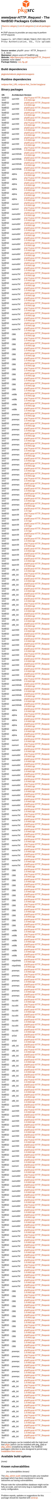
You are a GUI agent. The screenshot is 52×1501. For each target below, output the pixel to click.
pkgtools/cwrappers (25, 74)
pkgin (7, 1445)
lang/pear (41, 84)
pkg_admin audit (12, 1476)
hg (23, 62)
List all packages (42, 26)
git (26, 62)
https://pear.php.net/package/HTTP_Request (30, 57)
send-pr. (34, 1498)
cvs (19, 62)
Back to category (9, 26)
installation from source (11, 1451)
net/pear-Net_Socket (27, 84)
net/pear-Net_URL (9, 84)
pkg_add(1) (6, 1447)
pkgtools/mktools (8, 74)
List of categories (26, 26)
